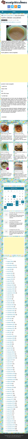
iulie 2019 (9, 362)
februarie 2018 (10, 387)
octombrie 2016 (11, 405)
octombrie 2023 (11, 291)
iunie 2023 (9, 297)
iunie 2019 (9, 363)
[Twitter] (12, 6)
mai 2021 (9, 334)
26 (11, 204)
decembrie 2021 (11, 324)
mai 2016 (9, 415)
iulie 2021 (9, 332)
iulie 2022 (9, 318)
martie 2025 (10, 275)
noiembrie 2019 (11, 354)
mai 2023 (9, 299)
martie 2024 (10, 283)
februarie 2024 (10, 285)
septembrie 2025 (11, 267)
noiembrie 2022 (11, 310)
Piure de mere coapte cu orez (20, 152)
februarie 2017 (10, 397)
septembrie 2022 (11, 314)
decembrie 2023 (11, 287)
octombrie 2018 (11, 377)
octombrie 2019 (11, 356)
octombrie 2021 (11, 328)
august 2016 (10, 409)
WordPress (18, 437)
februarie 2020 (10, 352)
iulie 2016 (9, 411)
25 (8, 204)
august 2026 (10, 261)
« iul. (5, 209)
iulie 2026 (9, 263)
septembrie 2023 (11, 293)
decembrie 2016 (11, 401)
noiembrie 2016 (11, 403)
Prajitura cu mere (18, 171)
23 (22, 202)
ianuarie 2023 (10, 306)
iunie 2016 (9, 413)
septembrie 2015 (11, 430)
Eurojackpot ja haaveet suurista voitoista (15, 221)
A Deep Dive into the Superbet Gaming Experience (16, 230)
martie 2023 (10, 302)
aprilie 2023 (10, 300)
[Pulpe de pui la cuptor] (5, 132)
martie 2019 (10, 369)
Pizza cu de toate (18, 133)
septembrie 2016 (11, 407)
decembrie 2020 (11, 336)
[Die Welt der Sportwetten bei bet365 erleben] (6, 216)
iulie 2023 (9, 295)
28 (17, 204)
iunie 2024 (9, 281)
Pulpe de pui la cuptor (6, 133)
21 (17, 202)
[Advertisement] (14, 68)
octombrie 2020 (11, 340)
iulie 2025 (9, 269)
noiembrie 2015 (11, 426)
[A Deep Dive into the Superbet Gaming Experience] (6, 233)
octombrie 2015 (11, 428)
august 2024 (10, 279)
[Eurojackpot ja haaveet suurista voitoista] (6, 224)
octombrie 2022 (11, 312)
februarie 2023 (10, 304)
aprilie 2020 (10, 348)
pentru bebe (10, 15)
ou (16, 22)
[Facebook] (8, 6)
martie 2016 (10, 419)
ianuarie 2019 (10, 371)
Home (4, 15)
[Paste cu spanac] (5, 150)
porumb (19, 22)
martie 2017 (10, 395)
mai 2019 (9, 365)
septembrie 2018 (11, 379)
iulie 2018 (9, 383)
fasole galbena (11, 22)
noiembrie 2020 (11, 338)
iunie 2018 (9, 385)
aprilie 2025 (10, 273)
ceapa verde (5, 22)
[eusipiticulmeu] (14, 4)
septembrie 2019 (11, 358)
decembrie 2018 (11, 373)
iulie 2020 (9, 342)
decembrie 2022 (11, 308)
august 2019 (10, 360)
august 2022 (10, 316)
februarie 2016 (10, 421)
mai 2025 (9, 271)
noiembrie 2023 (11, 289)
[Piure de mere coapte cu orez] (18, 150)
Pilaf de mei (4, 171)
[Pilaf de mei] (5, 169)
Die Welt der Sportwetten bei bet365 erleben (16, 213)
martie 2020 (10, 350)
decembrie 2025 (11, 265)
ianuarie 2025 (10, 277)
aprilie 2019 (10, 367)
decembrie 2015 (11, 424)
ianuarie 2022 (10, 322)
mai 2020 (9, 346)
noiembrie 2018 (11, 375)
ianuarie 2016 (10, 423)
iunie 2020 (9, 344)
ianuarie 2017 (10, 399)
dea (10, 20)
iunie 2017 (9, 391)
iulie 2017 (9, 389)
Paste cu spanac (5, 152)
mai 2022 (9, 320)
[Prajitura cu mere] (18, 169)
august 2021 (10, 330)
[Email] (19, 6)
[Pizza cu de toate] (18, 132)
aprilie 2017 (10, 393)
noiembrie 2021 (11, 326)
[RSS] (15, 6)
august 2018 (10, 381)
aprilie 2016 (10, 417)
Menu (14, 11)
